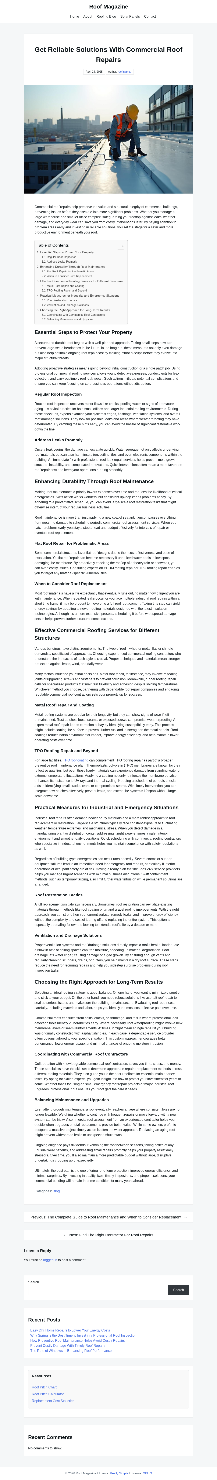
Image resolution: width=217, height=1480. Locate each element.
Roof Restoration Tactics (62, 300)
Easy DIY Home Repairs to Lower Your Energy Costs (70, 1330)
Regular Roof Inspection (61, 257)
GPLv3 (147, 1473)
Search (33, 1282)
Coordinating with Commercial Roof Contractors (76, 314)
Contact (150, 16)
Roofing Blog (106, 16)
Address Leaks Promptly (62, 261)
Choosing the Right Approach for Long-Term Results (75, 310)
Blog (56, 1191)
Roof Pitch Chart (44, 1387)
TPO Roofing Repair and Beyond (67, 290)
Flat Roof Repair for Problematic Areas (70, 271)
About (87, 16)
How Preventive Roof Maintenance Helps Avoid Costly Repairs (77, 1340)
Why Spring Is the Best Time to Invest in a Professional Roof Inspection (83, 1335)
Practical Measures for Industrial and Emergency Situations (79, 295)
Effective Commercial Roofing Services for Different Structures (81, 281)
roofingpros (124, 71)
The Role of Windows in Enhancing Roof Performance (71, 1351)
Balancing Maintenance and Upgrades (70, 319)
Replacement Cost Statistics (53, 1401)
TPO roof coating (75, 760)
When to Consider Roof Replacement (69, 276)
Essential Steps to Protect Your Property (67, 252)
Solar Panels (130, 16)
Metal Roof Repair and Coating (65, 285)
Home (74, 16)
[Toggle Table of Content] (118, 246)
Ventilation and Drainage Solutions (68, 305)
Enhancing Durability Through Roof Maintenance (72, 266)
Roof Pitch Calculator (48, 1394)
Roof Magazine (108, 6)
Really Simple (119, 1473)
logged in (50, 1260)
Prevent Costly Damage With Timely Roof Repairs (67, 1345)
